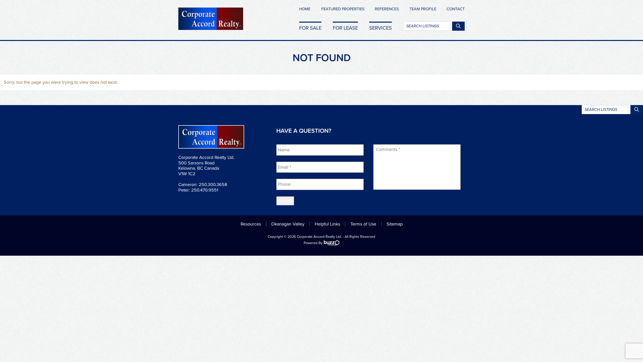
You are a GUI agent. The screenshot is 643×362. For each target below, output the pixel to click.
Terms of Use (363, 224)
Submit (285, 201)
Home (304, 9)
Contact (456, 9)
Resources (251, 224)
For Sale (310, 28)
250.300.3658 (213, 184)
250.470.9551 (204, 190)
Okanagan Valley (287, 224)
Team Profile (422, 9)
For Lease (345, 28)
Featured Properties (342, 9)
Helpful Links (327, 224)
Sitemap (395, 224)
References (387, 9)
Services (380, 28)
